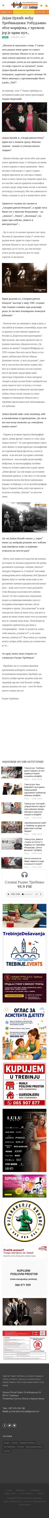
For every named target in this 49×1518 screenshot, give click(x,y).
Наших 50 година (24, 12)
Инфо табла (10, 1493)
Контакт (40, 1493)
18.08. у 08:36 (37, 779)
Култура (40, 12)
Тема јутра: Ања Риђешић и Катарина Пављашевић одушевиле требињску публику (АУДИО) (35, 790)
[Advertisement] (24, 729)
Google (6, 1443)
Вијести (6, 12)
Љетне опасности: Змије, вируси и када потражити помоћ (34, 861)
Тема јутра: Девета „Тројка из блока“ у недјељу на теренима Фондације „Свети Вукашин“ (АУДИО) (34, 844)
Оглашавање (35, 1490)
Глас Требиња (9, 1447)
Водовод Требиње (27, 1443)
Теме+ (26, 779)
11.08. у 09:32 (37, 867)
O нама (8, 1490)
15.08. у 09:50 (37, 798)
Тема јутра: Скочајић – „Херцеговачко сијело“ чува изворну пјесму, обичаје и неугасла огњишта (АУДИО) (35, 809)
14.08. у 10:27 (37, 818)
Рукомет (7, 1451)
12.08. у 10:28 (37, 853)
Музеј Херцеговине (34, 1447)
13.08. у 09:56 (37, 834)
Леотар (20, 1447)
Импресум (20, 1490)
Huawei (15, 1443)
